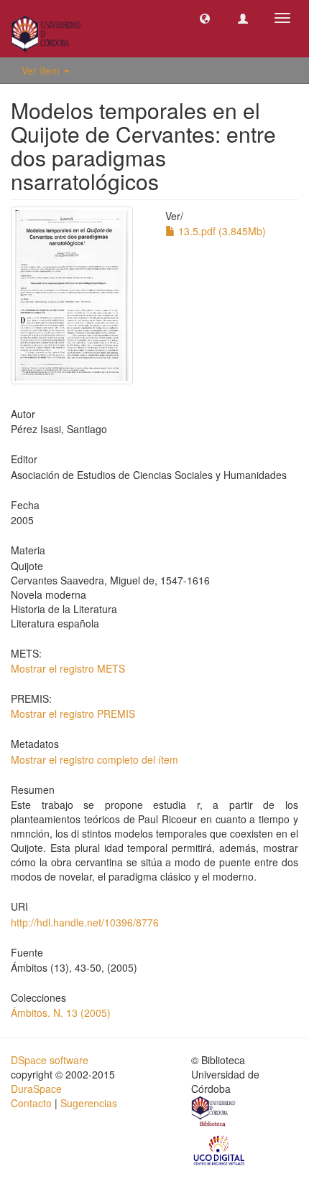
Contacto (31, 1103)
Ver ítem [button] (42, 70)
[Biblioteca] (214, 1113)
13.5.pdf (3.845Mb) (220, 231)
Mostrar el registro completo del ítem (94, 759)
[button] (205, 18)
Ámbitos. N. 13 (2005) (61, 1012)
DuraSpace (36, 1088)
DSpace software (49, 1060)
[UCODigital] (220, 1149)
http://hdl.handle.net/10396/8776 (85, 922)
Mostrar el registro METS (68, 668)
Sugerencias (88, 1103)
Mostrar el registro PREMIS (73, 713)
